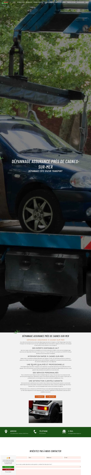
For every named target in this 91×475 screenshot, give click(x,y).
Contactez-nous (51, 396)
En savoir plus (40, 396)
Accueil (14, 2)
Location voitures (80, 2)
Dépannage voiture (21, 2)
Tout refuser (8, 469)
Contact (87, 2)
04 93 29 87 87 (42, 433)
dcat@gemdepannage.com (74, 433)
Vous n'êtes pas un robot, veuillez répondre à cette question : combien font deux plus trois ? (31, 464)
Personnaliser (8, 472)
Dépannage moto (29, 2)
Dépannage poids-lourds (38, 2)
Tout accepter (8, 467)
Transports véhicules (49, 2)
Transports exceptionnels (60, 2)
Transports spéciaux (71, 2)
